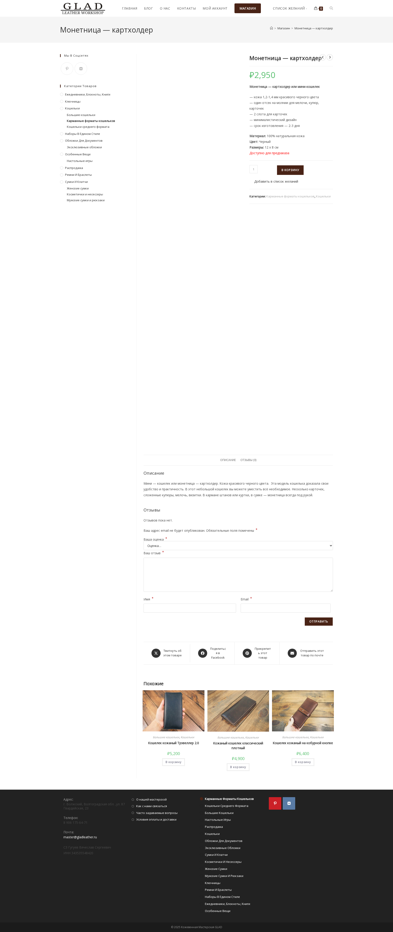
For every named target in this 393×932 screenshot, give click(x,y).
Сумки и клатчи (76, 182)
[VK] (81, 68)
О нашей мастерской (151, 799)
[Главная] (271, 28)
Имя (149, 598)
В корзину (290, 170)
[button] (273, 181)
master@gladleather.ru (80, 837)
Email (246, 598)
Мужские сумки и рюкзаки (86, 200)
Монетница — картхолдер (314, 28)
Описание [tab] (228, 460)
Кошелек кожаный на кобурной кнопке (303, 743)
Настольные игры (80, 161)
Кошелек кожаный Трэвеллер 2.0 (173, 743)
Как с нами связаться (151, 806)
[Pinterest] (67, 68)
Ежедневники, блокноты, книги (87, 94)
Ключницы (73, 101)
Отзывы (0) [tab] (248, 460)
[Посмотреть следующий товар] (330, 57)
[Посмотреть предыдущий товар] (323, 57)
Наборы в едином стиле (82, 134)
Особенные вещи (78, 154)
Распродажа (74, 168)
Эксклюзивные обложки (84, 147)
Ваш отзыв (154, 552)
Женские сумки (78, 188)
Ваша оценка (155, 539)
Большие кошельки (166, 737)
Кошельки (323, 196)
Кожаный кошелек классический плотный (238, 745)
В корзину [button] (173, 762)
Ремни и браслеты (78, 175)
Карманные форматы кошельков (290, 196)
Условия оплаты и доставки (156, 819)
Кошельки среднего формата (88, 127)
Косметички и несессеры (85, 194)
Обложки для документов (84, 141)
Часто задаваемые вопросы (157, 813)
